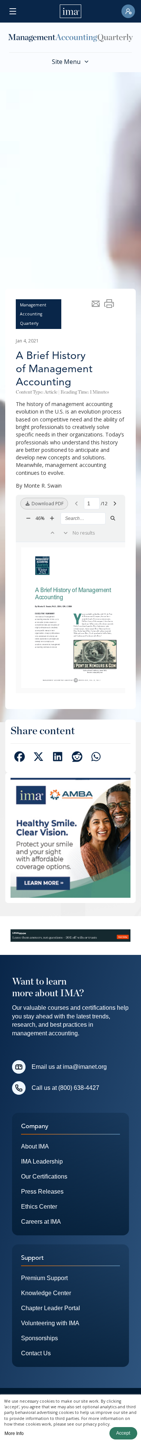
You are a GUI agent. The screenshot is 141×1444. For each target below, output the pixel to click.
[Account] (128, 11)
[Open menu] (13, 11)
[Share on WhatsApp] (96, 758)
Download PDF (47, 503)
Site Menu (66, 62)
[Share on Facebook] (19, 758)
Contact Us (36, 1353)
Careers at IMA (41, 1221)
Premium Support (44, 1278)
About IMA (35, 1146)
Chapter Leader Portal (50, 1308)
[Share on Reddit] (77, 758)
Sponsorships (39, 1338)
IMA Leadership (42, 1161)
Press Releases (42, 1191)
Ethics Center (39, 1206)
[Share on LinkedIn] (58, 758)
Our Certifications (44, 1176)
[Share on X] (38, 758)
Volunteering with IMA (50, 1323)
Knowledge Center (46, 1293)
